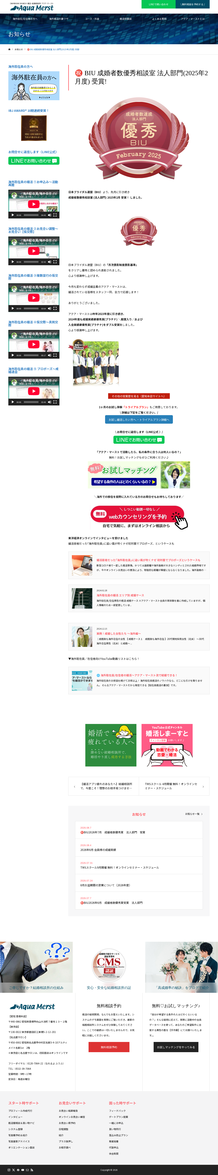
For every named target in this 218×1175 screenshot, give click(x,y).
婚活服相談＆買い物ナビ (21, 1123)
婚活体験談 (126, 18)
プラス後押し (66, 1141)
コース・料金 (92, 18)
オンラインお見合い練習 (72, 1117)
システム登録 (15, 1129)
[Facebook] (18, 1170)
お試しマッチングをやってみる (176, 1047)
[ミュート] (49, 215)
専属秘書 (114, 1141)
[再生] (12, 215)
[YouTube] (22, 1170)
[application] (33, 204)
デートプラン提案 (118, 1117)
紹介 (61, 1135)
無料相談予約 (109, 1047)
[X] (13, 1170)
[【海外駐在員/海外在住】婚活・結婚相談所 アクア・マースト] (31, 7)
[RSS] (32, 1170)
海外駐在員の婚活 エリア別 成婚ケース (120, 595)
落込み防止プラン (118, 1135)
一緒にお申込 (116, 1123)
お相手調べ (65, 1147)
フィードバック (117, 1110)
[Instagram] (9, 1170)
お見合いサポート (72, 1102)
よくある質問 (159, 18)
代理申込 (114, 1147)
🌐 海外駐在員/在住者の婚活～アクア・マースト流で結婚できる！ (137, 675)
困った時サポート (122, 1102)
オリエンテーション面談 (21, 1147)
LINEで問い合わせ (158, 4)
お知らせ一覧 (192, 814)
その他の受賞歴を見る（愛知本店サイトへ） (139, 396)
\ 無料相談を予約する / (193, 4)
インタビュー (15, 1117)
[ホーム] (9, 49)
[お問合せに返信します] (139, 440)
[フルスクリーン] (55, 215)
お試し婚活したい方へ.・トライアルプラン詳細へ (139, 420)
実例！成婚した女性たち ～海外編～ (119, 633)
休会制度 (114, 1153)
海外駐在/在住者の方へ (25, 18)
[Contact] (27, 1170)
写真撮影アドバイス (19, 1141)
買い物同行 (115, 1129)
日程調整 (63, 1129)
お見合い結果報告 (68, 1110)
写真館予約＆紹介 (17, 1135)
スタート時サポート (23, 1102)
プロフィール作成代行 (20, 1110)
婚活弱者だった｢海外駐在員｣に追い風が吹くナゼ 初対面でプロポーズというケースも (148, 560)
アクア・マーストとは (193, 18)
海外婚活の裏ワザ (58, 18)
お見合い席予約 (67, 1123)
